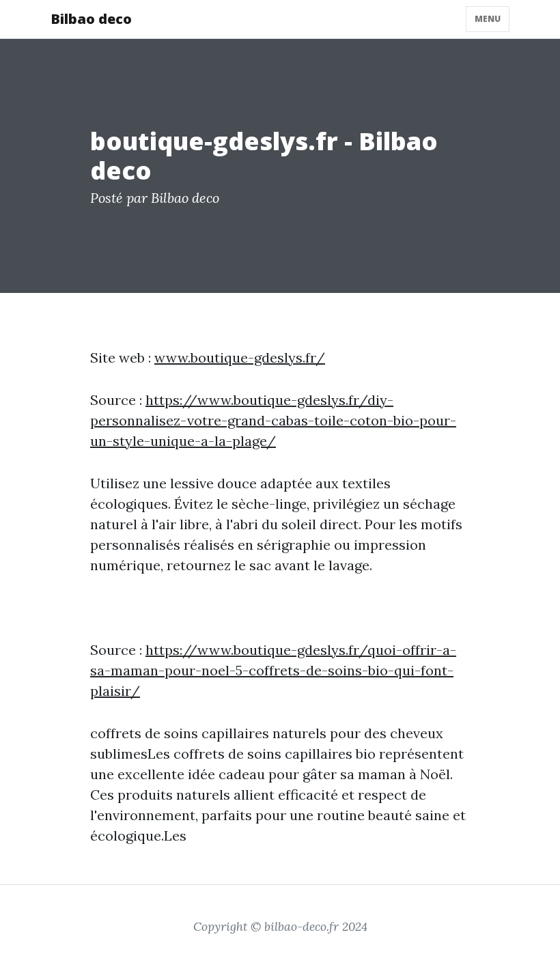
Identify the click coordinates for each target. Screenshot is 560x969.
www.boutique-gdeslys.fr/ (239, 357)
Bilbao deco (91, 19)
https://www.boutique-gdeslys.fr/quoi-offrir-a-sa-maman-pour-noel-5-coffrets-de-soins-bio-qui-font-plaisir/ (273, 670)
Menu (488, 19)
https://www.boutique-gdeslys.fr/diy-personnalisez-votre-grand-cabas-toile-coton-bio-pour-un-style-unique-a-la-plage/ (273, 420)
